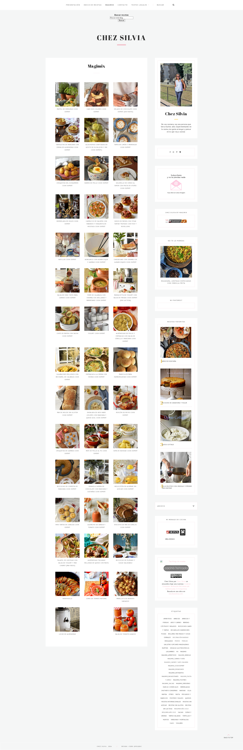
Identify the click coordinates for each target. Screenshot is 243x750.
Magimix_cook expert (176, 666)
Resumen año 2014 (181, 709)
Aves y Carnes (176, 622)
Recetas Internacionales (171, 702)
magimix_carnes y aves (176, 659)
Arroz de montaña (169, 361)
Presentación (73, 5)
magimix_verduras (183, 683)
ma (177, 651)
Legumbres (170, 651)
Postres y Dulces (177, 698)
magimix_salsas (168, 683)
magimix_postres (179, 680)
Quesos (188, 698)
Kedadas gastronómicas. (180, 648)
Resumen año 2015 (169, 712)
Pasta (178, 694)
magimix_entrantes (176, 673)
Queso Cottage (168, 444)
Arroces (177, 619)
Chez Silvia (121, 37)
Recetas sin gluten (176, 705)
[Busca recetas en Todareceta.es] (176, 561)
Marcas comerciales (171, 687)
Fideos (177, 641)
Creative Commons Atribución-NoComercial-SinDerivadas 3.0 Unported (176, 586)
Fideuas (185, 641)
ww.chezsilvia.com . (176, 594)
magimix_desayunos (176, 669)
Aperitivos (168, 619)
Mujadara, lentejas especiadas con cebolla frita (176, 282)
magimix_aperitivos (169, 655)
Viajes (172, 723)
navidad (182, 690)
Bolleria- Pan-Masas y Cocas (179, 634)
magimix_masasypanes (170, 676)
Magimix (109, 5)
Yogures (179, 723)
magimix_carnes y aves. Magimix (176, 662)
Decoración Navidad (180, 637)
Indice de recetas (93, 5)
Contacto (123, 5)
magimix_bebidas (184, 655)
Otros (171, 694)
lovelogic (138, 746)
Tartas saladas (175, 716)
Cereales (167, 637)
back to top (228, 737)
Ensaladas (169, 641)
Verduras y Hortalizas (180, 720)
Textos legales (139, 5)
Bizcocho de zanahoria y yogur (174, 403)
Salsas (181, 712)
